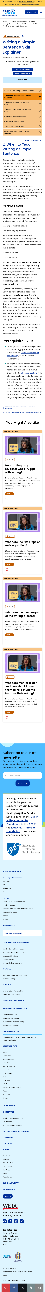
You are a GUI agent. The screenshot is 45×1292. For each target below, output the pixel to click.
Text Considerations (10, 1014)
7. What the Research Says (14, 126)
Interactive (6, 1070)
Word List (6, 1094)
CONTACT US (9, 1189)
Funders (5, 1173)
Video (5, 1091)
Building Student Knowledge (13, 949)
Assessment (7, 1056)
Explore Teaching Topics (19, 21)
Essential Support (12, 1031)
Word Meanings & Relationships (14, 952)
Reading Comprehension (15, 1008)
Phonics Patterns (9, 905)
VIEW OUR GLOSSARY (13, 933)
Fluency (7, 985)
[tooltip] (6, 1288)
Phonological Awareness (12, 878)
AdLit (5, 1244)
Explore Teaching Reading (16, 1131)
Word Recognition (12, 871)
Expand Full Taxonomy (24, 69)
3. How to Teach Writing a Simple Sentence (16, 104)
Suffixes (5, 919)
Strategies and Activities (11, 1018)
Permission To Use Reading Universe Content (17, 1272)
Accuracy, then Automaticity (13, 991)
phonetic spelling (15, 376)
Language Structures (10, 956)
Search (30, 12)
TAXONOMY (8, 1137)
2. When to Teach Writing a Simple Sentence (17, 97)
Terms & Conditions (9, 1268)
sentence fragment (18, 310)
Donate (8, 1196)
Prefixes (5, 915)
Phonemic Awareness (10, 892)
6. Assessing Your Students (14, 121)
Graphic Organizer (9, 1066)
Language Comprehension (16, 943)
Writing (33, 21)
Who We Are (7, 1156)
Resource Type (10, 1046)
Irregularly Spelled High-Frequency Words (18, 908)
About (6, 1149)
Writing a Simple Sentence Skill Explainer (17, 24)
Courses (5, 1098)
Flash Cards (7, 1063)
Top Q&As (7, 1143)
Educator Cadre (8, 1163)
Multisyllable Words (10, 912)
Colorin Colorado (10, 1236)
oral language (29, 166)
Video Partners (8, 1177)
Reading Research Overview (13, 1118)
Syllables (6, 885)
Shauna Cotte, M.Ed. (21, 57)
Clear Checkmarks (31, 140)
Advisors (6, 1159)
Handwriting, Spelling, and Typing (15, 975)
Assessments (9, 925)
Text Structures (8, 959)
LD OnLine (7, 1241)
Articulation (7, 881)
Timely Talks (7, 1121)
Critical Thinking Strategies (12, 963)
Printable (6, 1077)
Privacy (5, 1275)
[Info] (22, 36)
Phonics (6, 898)
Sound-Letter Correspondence (14, 901)
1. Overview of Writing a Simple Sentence (19, 91)
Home (5, 21)
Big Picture (8, 1112)
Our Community (11, 1183)
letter (20, 349)
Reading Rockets (10, 1233)
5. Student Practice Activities (15, 116)
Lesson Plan (7, 1073)
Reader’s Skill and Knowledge (13, 1022)
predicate (7, 221)
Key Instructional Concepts (12, 1125)
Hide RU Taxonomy (21, 74)
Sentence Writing (11, 431)
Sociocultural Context (11, 1025)
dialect (21, 195)
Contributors (7, 1166)
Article (5, 1052)
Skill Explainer (8, 1084)
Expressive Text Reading (11, 994)
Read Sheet (7, 1080)
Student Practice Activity (12, 1087)
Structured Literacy (13, 1000)
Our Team (6, 1170)
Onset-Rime (7, 888)
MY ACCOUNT (9, 1106)
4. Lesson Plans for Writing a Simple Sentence (17, 111)
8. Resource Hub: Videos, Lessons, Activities (17, 132)
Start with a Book (10, 1239)
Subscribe (22, 783)
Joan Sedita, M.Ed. (9, 57)
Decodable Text (8, 1059)
